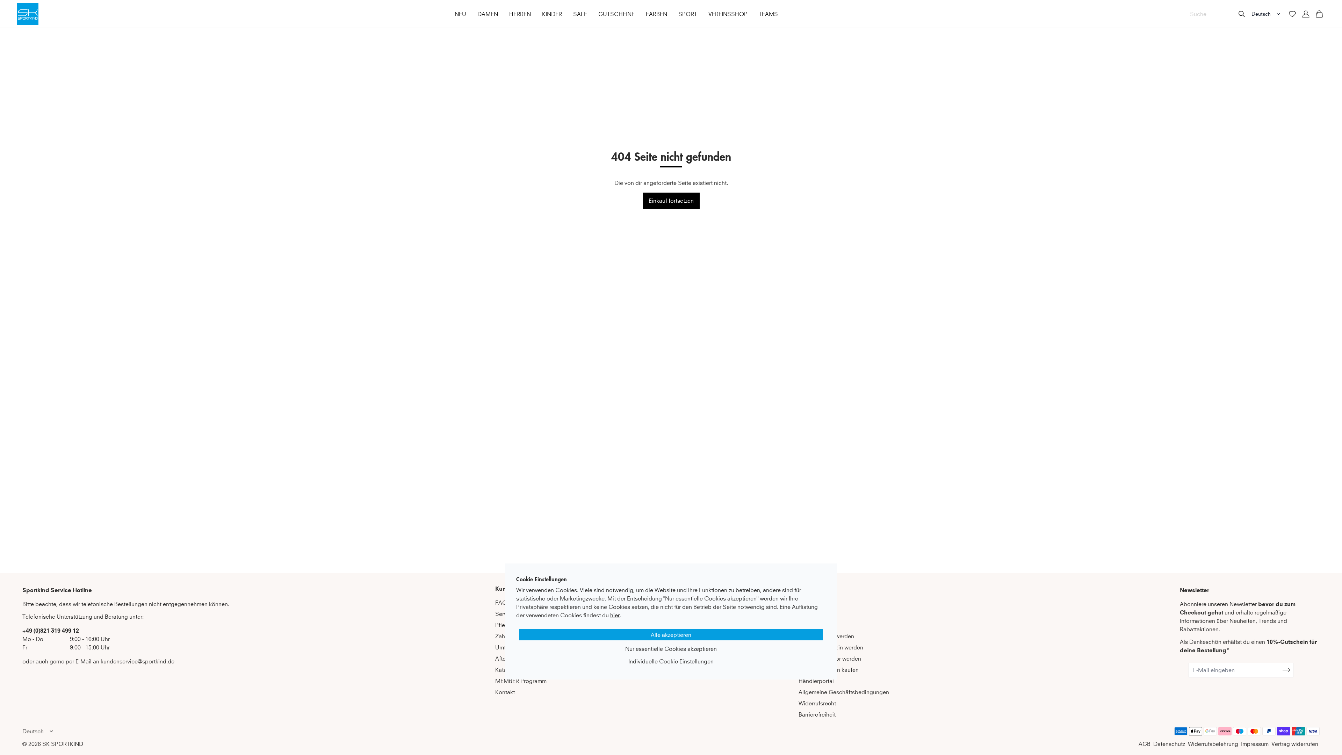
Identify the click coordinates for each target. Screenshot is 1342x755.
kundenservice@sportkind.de (137, 661)
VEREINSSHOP (728, 13)
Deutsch (1261, 14)
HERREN (520, 13)
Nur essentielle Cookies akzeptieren (671, 648)
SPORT (687, 13)
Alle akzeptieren (671, 634)
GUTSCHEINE (616, 13)
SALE (580, 13)
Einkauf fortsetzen (671, 200)
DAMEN (487, 13)
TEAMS (768, 13)
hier (615, 615)
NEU (460, 13)
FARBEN (656, 13)
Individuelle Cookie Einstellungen (671, 661)
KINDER (552, 13)
